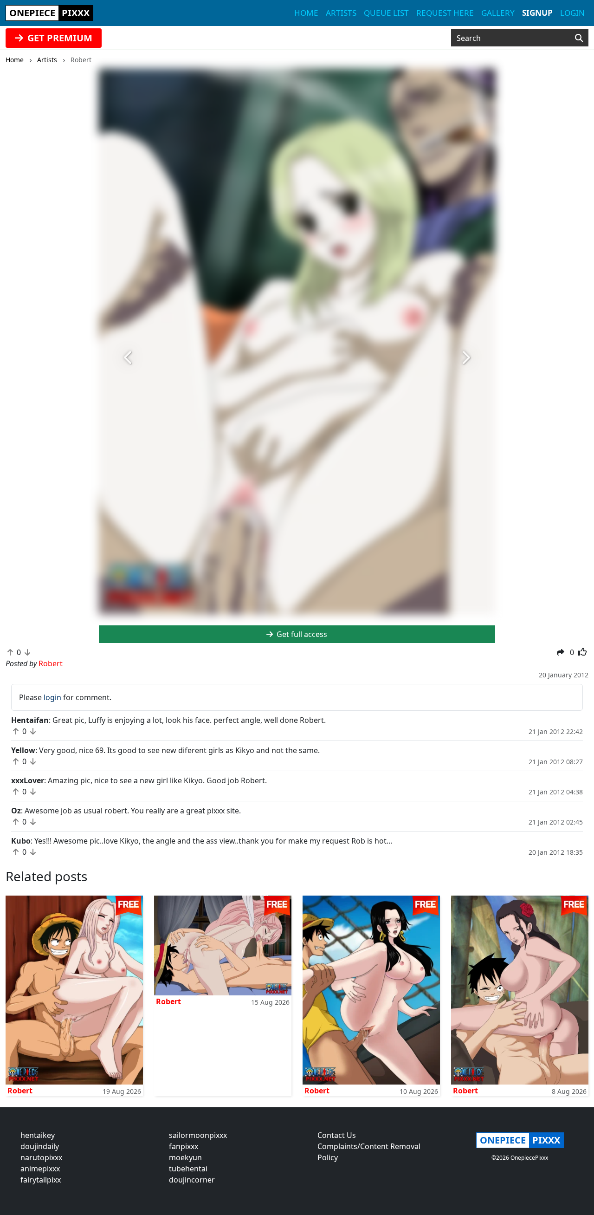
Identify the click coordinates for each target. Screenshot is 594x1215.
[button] (128, 358)
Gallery (498, 12)
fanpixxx (183, 1146)
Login (572, 12)
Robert (19, 1090)
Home (306, 12)
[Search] (578, 38)
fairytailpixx (40, 1180)
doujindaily (39, 1146)
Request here (445, 12)
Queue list (386, 12)
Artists (341, 12)
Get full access (301, 634)
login (52, 697)
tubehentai (188, 1168)
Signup (537, 12)
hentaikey (37, 1135)
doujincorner (192, 1180)
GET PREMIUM (58, 38)
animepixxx (40, 1168)
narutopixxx (41, 1157)
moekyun (185, 1157)
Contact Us (336, 1135)
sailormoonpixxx (198, 1135)
